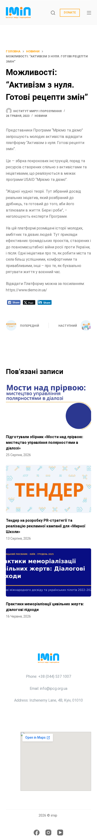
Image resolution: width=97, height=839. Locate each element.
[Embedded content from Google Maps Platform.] (55, 761)
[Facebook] (37, 832)
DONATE (70, 12)
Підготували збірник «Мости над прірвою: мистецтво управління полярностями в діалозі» (44, 442)
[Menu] (89, 13)
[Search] (53, 13)
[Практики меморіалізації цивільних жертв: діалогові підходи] (48, 572)
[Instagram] (48, 832)
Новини (41, 116)
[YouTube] (60, 832)
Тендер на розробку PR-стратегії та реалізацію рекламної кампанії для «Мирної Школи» (45, 526)
